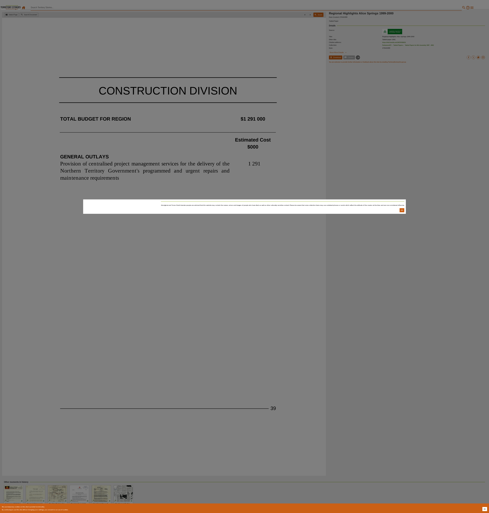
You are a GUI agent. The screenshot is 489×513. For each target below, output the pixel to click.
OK (402, 210)
